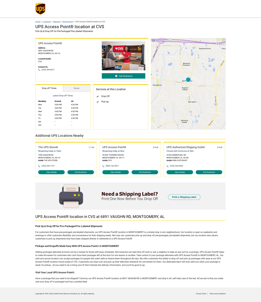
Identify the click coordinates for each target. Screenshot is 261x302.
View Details (51, 172)
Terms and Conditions (217, 294)
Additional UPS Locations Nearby (59, 136)
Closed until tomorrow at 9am (180, 151)
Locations (46, 22)
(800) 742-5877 (112, 166)
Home (37, 22)
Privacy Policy (201, 294)
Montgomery (68, 22)
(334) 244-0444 (176, 166)
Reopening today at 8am (113, 151)
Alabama (56, 22)
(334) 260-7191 (48, 166)
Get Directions (125, 76)
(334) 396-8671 (48, 70)
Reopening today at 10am (49, 151)
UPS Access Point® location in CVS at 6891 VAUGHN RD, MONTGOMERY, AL (99, 216)
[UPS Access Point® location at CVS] (130, 209)
